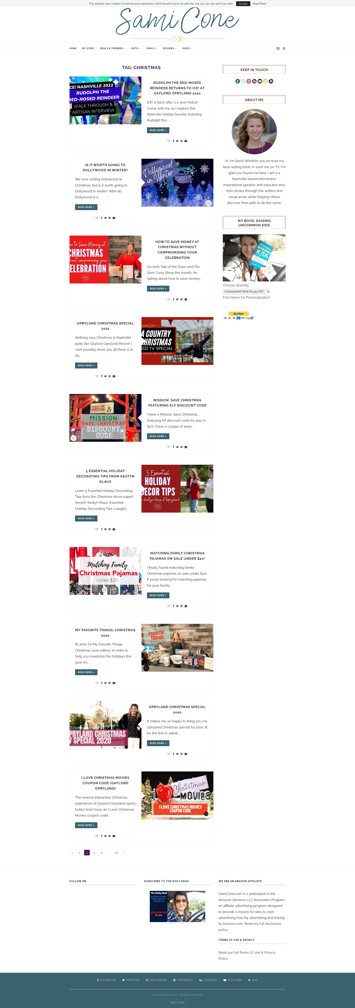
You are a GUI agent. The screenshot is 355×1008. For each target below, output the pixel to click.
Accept (243, 3)
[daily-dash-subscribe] (177, 906)
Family (150, 48)
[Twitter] (243, 81)
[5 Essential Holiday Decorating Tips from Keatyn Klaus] (177, 489)
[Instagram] (265, 81)
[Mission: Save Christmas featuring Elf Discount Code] (105, 418)
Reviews (168, 48)
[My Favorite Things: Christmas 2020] (177, 648)
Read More (259, 3)
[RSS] (271, 81)
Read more (157, 130)
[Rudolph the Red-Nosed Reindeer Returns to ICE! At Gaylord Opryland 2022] (105, 100)
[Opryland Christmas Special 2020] (105, 725)
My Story (88, 48)
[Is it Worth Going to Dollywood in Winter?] (177, 183)
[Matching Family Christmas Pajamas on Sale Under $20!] (105, 571)
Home (73, 48)
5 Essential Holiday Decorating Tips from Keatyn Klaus (105, 476)
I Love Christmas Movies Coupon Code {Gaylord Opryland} (105, 783)
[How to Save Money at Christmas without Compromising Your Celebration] (105, 259)
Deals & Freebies (111, 48)
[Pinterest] (248, 81)
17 (116, 852)
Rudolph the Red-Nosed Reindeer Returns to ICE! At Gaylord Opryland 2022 (177, 88)
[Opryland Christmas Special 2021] (177, 341)
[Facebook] (237, 81)
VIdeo (186, 48)
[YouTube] (260, 81)
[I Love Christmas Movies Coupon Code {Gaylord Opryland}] (177, 795)
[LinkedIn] (254, 81)
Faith (134, 48)
